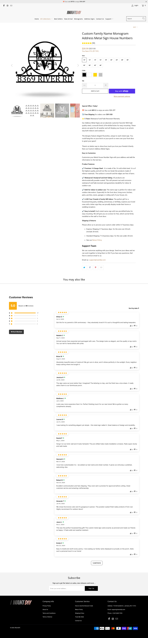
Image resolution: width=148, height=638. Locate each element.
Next (135, 27)
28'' (122, 60)
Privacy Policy (47, 606)
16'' (101, 60)
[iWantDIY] (74, 12)
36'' (90, 65)
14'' (95, 60)
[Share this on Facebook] (90, 267)
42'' (95, 65)
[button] (88, 43)
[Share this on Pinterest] (95, 267)
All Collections (45, 19)
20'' (111, 60)
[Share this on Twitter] (84, 267)
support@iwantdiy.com (97, 260)
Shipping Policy (79, 613)
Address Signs (89, 19)
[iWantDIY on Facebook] (4, 5)
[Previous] (12, 65)
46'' (101, 65)
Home (37, 19)
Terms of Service (47, 617)
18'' (106, 60)
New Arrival (68, 19)
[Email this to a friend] (101, 267)
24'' (117, 60)
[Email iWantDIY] (11, 5)
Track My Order (79, 617)
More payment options (122, 96)
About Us (45, 609)
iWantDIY (17, 627)
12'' (90, 60)
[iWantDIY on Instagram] (7, 5)
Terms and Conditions (49, 613)
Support (108, 19)
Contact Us (100, 19)
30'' (128, 60)
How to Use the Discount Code (84, 606)
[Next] (78, 65)
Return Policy (97, 240)
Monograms (78, 19)
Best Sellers (58, 19)
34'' (84, 65)
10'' (84, 60)
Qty (83, 81)
